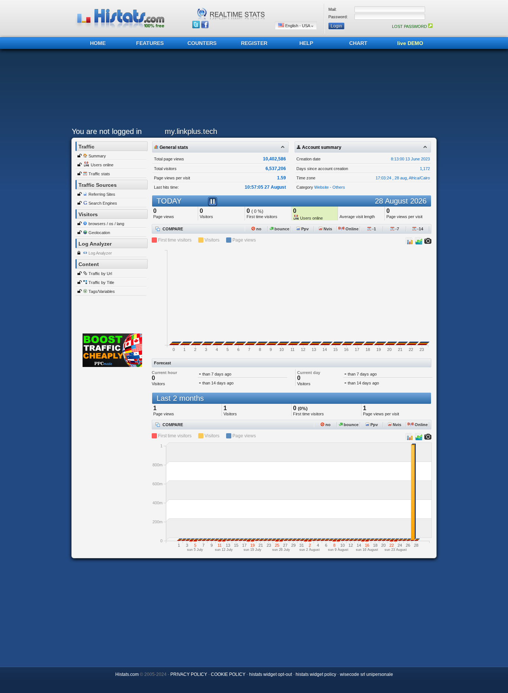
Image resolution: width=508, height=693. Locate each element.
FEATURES (150, 43)
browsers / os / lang (106, 223)
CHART (358, 43)
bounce (281, 229)
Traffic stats (99, 174)
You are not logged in (107, 131)
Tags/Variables (102, 291)
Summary (97, 156)
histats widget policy (316, 674)
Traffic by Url (100, 273)
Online (351, 229)
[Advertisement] (252, 90)
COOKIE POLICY (228, 674)
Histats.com (127, 674)
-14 (419, 229)
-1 (373, 229)
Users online (102, 165)
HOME (98, 43)
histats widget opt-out (270, 674)
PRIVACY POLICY (188, 674)
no (258, 229)
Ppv (304, 229)
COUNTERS (201, 43)
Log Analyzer (100, 253)
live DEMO (410, 43)
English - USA (297, 25)
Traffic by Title (101, 282)
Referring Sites (102, 194)
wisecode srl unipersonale (366, 674)
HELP (306, 43)
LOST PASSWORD (410, 26)
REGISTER (254, 43)
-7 (396, 229)
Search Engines (103, 203)
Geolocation (99, 232)
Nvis (327, 229)
